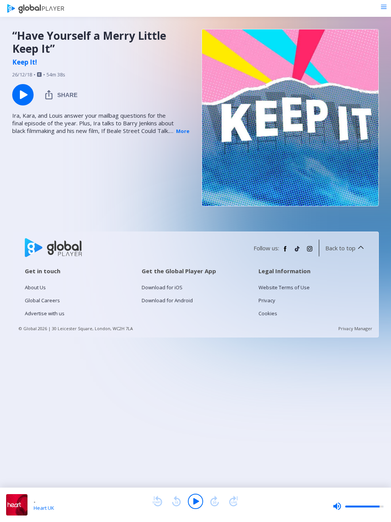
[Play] (195, 501)
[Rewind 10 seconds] (176, 501)
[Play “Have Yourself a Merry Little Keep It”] (23, 94)
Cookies (268, 313)
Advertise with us (45, 313)
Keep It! (24, 62)
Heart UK (44, 507)
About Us (35, 287)
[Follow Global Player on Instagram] (309, 251)
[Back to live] (233, 501)
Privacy (267, 300)
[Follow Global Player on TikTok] (297, 251)
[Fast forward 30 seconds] (214, 501)
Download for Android (167, 300)
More (182, 131)
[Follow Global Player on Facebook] (285, 251)
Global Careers (42, 300)
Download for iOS (162, 287)
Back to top (340, 248)
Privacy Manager (355, 328)
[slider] (358, 506)
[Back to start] (157, 501)
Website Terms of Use (284, 287)
